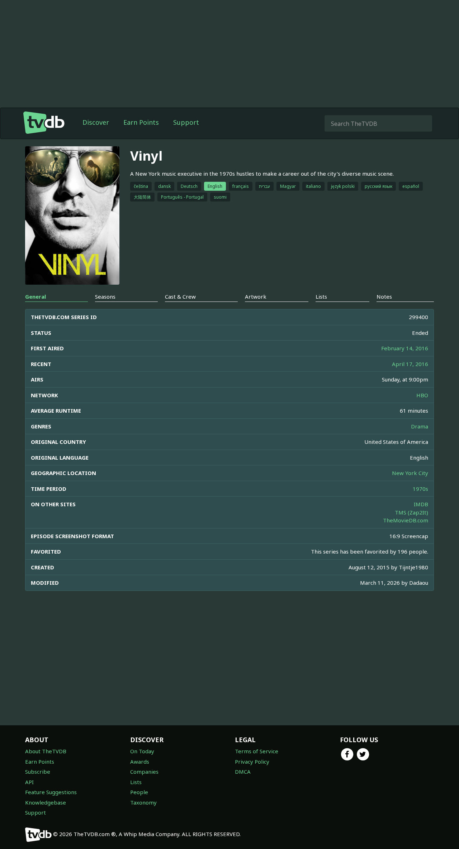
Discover (95, 122)
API (29, 782)
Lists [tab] (321, 296)
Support (186, 122)
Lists (136, 782)
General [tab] (35, 296)
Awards (139, 761)
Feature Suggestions (51, 792)
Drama (419, 426)
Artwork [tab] (255, 296)
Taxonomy (143, 802)
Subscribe (37, 771)
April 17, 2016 (410, 363)
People (139, 792)
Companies (144, 771)
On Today (142, 751)
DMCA (243, 771)
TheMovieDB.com (405, 520)
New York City (410, 472)
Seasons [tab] (105, 296)
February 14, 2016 (404, 348)
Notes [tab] (384, 296)
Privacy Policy (252, 761)
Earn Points (141, 122)
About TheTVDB (45, 751)
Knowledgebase (45, 802)
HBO (422, 395)
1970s (420, 488)
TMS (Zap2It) (411, 512)
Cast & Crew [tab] (180, 296)
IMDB (421, 504)
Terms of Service (256, 751)
